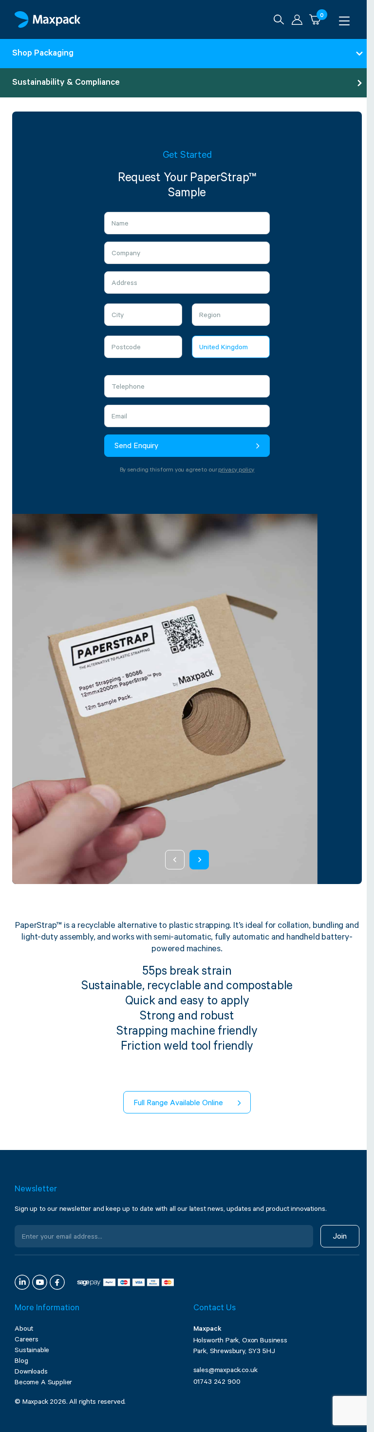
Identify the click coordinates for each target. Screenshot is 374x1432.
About (24, 1330)
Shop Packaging (43, 54)
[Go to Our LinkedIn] (22, 1282)
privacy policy (236, 470)
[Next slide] (199, 859)
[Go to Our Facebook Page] (57, 1282)
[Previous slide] (175, 859)
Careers (26, 1340)
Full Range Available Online (178, 1103)
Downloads (31, 1372)
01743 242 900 (217, 1383)
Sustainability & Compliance (66, 83)
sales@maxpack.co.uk (225, 1371)
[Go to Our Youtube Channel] (39, 1282)
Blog (21, 1362)
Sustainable (32, 1351)
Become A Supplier (43, 1383)
